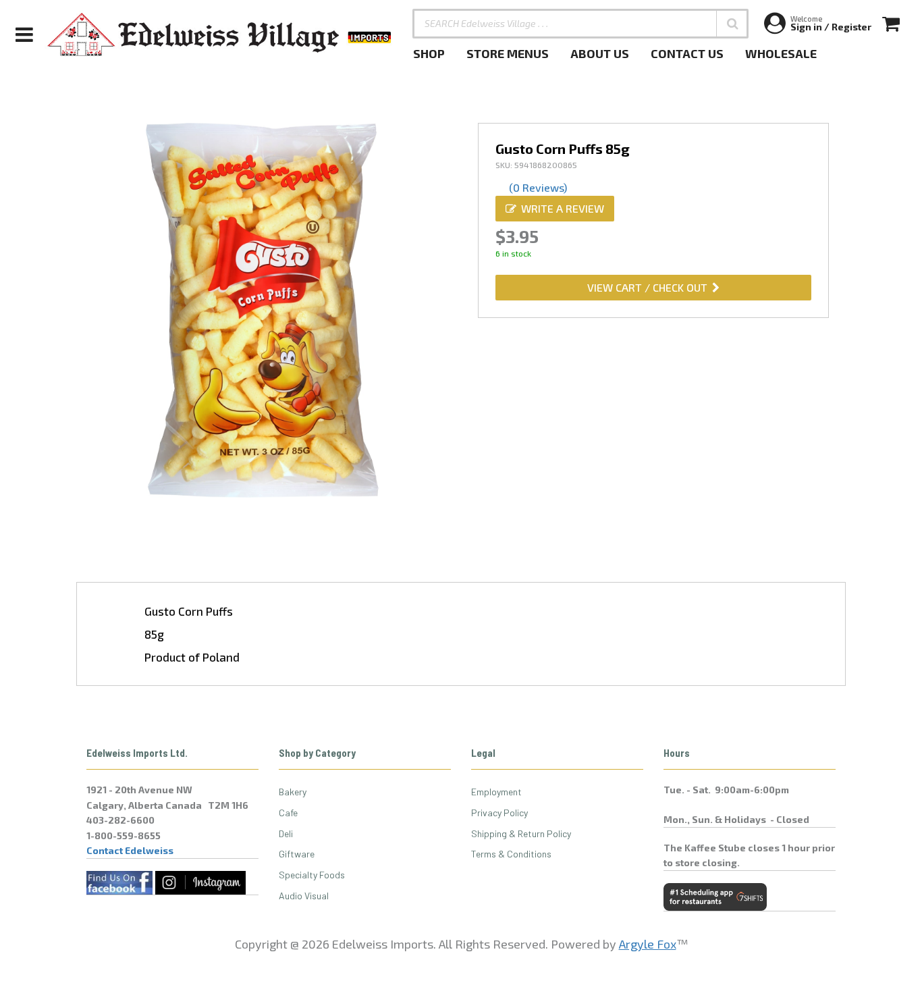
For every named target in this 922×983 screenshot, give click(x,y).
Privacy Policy (499, 812)
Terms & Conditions (511, 853)
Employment (496, 791)
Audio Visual (304, 895)
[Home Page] (220, 34)
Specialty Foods (312, 874)
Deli (286, 833)
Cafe (288, 812)
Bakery (292, 791)
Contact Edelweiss (129, 850)
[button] (732, 23)
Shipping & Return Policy (521, 833)
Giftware (297, 853)
